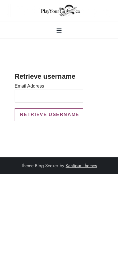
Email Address (29, 86)
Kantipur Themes (81, 165)
